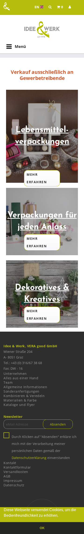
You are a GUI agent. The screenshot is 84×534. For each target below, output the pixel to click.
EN (40, 7)
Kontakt (10, 463)
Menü (20, 46)
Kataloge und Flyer (19, 404)
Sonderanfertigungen (21, 391)
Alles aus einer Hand (21, 378)
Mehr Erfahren (37, 178)
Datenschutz (14, 485)
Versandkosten (16, 471)
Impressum (13, 480)
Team (8, 382)
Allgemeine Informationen (25, 387)
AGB (7, 476)
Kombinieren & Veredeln (24, 396)
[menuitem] (60, 7)
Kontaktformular (17, 467)
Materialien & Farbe (20, 400)
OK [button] (42, 528)
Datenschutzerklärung (29, 457)
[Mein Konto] (69, 7)
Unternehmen (15, 373)
